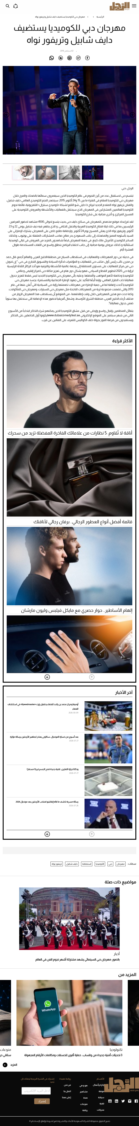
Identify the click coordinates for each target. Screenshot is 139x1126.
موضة (101, 1091)
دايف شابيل (72, 863)
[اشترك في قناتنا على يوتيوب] (109, 1101)
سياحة (101, 1097)
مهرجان (121, 863)
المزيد (13, 1064)
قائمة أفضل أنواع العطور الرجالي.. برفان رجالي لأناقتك (82, 521)
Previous (132, 115)
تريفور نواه (57, 863)
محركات (100, 1110)
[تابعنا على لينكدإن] (116, 1101)
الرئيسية (100, 17)
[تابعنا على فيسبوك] (136, 1101)
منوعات (84, 1104)
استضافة (86, 863)
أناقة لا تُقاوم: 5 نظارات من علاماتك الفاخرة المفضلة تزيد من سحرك (70, 432)
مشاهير (84, 1091)
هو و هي (83, 1085)
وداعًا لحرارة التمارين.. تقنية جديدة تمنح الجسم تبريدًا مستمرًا (52, 769)
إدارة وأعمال (98, 1085)
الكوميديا (100, 863)
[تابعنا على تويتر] (123, 1101)
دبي (110, 863)
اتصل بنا (67, 1091)
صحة (85, 1098)
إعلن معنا (66, 1097)
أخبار (117, 954)
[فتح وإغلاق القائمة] (134, 6)
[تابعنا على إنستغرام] (129, 1101)
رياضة (85, 1110)
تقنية (102, 1103)
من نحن (67, 1085)
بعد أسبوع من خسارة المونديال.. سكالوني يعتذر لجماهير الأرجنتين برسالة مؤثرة (44, 737)
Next (6, 115)
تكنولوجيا (116, 1050)
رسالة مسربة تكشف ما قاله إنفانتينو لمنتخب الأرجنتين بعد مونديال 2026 (47, 801)
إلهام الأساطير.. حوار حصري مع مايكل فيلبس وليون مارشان (76, 610)
